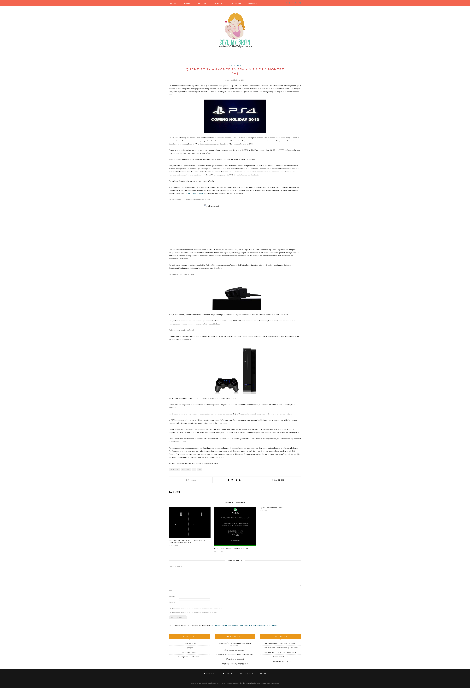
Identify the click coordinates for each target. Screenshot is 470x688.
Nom (171, 591)
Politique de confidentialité (189, 657)
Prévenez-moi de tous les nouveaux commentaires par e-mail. (197, 609)
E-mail (172, 596)
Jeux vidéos (235, 65)
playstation (186, 469)
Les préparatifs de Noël (280, 661)
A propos (189, 648)
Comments (191, 480)
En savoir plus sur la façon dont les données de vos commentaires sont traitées (244, 625)
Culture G (217, 3)
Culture (202, 3)
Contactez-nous (189, 643)
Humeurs (187, 3)
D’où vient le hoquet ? (235, 659)
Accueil (172, 3)
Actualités (253, 3)
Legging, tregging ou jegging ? (235, 663)
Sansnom (279, 480)
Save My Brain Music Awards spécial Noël (281, 648)
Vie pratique (235, 3)
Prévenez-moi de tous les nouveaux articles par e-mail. (194, 613)
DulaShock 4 (174, 469)
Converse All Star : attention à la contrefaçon (235, 654)
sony (199, 469)
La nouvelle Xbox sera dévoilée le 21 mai (231, 548)
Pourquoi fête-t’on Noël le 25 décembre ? (281, 652)
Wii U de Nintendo (195, 193)
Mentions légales (189, 652)
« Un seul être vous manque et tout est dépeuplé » (235, 644)
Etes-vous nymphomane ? (235, 650)
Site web (172, 602)
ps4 (194, 469)
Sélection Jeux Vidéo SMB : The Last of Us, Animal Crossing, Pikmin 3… (187, 541)
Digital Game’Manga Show (270, 508)
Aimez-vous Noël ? (280, 657)
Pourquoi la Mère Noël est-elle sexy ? (280, 643)
